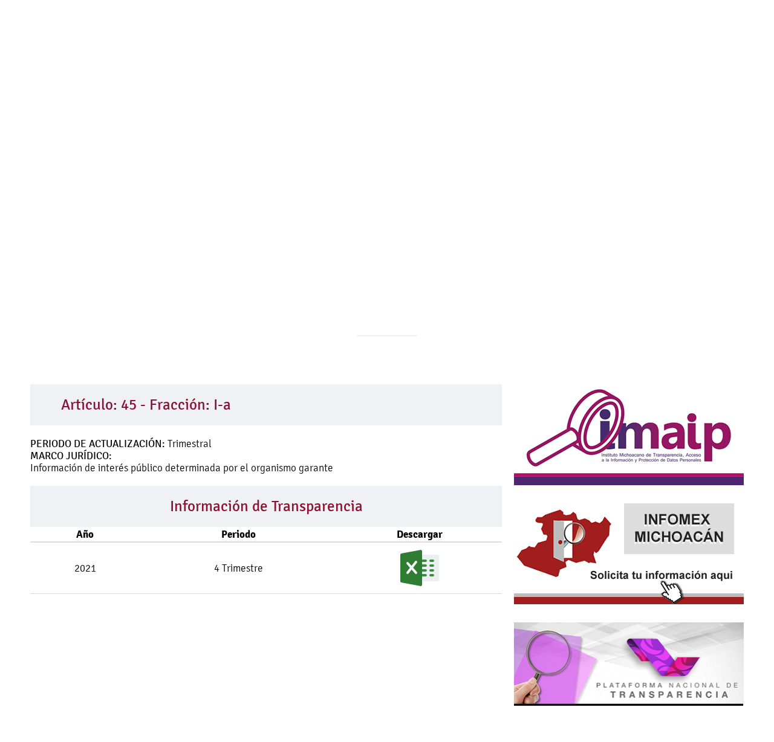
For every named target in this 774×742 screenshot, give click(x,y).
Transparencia (554, 131)
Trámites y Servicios (453, 131)
